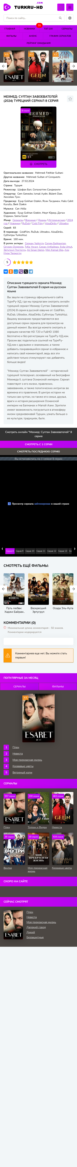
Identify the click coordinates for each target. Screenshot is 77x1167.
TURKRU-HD (28, 7)
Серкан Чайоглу (34, 243)
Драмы (42, 220)
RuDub (26, 223)
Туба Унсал (31, 247)
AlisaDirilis (51, 223)
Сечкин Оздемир (13, 247)
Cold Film (37, 223)
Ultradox (64, 223)
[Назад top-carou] (3, 66)
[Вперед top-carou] (73, 66)
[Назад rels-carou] (3, 589)
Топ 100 (48, 28)
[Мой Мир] (16, 271)
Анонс (33, 36)
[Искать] (60, 18)
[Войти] (60, 7)
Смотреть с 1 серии (38, 444)
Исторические (56, 220)
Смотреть (40, 164)
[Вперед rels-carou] (73, 589)
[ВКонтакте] (6, 271)
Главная (9, 28)
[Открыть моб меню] (69, 7)
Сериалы (18, 220)
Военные (30, 220)
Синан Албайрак (49, 247)
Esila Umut (66, 247)
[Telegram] (31, 271)
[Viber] (21, 271)
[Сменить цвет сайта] (69, 18)
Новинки (31, 27)
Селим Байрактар (55, 243)
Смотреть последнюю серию (38, 451)
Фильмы (11, 36)
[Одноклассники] (11, 271)
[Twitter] (26, 271)
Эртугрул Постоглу (15, 250)
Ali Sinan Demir (35, 250)
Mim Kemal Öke (54, 250)
